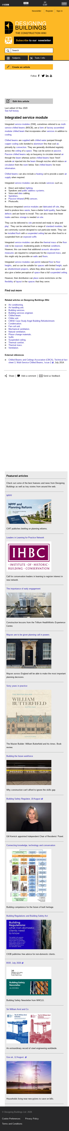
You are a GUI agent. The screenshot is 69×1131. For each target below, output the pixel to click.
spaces (41, 265)
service (18, 124)
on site (40, 217)
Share (11, 376)
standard (50, 226)
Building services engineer (21, 313)
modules (26, 124)
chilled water (40, 140)
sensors (33, 199)
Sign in (59, 11)
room (25, 165)
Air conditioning (16, 305)
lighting (29, 188)
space (29, 151)
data (20, 193)
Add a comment (28, 376)
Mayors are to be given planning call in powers (27, 635)
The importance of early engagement (23, 588)
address (31, 190)
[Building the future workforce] (28, 784)
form (42, 127)
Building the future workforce (19, 756)
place (35, 278)
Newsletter (36, 11)
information (10, 168)
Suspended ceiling (17, 340)
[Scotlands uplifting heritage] (28, 1042)
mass (58, 253)
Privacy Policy (32, 1118)
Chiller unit (13, 318)
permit (37, 262)
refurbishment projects (18, 269)
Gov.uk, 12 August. (15, 1057)
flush (18, 233)
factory (50, 127)
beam (18, 158)
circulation (9, 165)
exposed (27, 237)
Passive (8, 154)
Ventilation (13, 348)
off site (56, 206)
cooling (8, 134)
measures (9, 253)
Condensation (15, 323)
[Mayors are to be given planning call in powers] (28, 668)
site (30, 223)
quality (52, 210)
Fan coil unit (14, 326)
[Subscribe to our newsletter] (29, 43)
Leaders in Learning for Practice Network (25, 537)
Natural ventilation (17, 332)
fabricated (47, 206)
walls (35, 256)
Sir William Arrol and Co (17, 1009)
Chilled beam (15, 315)
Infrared (20, 199)
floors (45, 256)
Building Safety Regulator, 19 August (23, 799)
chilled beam (19, 131)
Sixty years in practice (16, 686)
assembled (59, 127)
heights (8, 265)
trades (8, 217)
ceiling (18, 151)
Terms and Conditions (12, 1124)
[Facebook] (39, 75)
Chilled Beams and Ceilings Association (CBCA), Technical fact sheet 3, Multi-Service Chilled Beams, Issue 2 (38, 361)
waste (27, 210)
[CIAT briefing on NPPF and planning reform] (28, 523)
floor (51, 262)
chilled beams (19, 154)
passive (57, 151)
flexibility (9, 281)
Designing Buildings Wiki (36, 300)
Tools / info (40, 58)
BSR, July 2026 (13, 963)
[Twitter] (43, 75)
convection (21, 147)
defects (8, 214)
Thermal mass (15, 345)
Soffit (11, 337)
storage (23, 217)
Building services (16, 310)
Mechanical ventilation (19, 329)
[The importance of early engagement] (28, 617)
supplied (26, 140)
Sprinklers (13, 196)
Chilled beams (11, 140)
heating (39, 174)
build (46, 210)
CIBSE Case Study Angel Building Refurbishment (31, 321)
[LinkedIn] (47, 75)
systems (40, 190)
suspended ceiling (35, 233)
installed (11, 233)
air (57, 144)
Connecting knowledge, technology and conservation (30, 845)
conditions (55, 246)
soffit (34, 237)
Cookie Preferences (11, 1118)
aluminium (38, 144)
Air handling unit (16, 307)
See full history (12, 111)
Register (49, 11)
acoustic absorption (50, 249)
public (24, 190)
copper (8, 144)
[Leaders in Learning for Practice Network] (28, 571)
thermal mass (49, 242)
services (51, 131)
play (7, 226)
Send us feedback (51, 376)
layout (19, 281)
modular (8, 131)
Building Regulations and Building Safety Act (27, 916)
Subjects (16, 58)
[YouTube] (51, 75)
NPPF (9, 495)
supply (8, 177)
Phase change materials (20, 334)
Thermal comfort (16, 342)
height (59, 265)
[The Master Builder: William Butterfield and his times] (28, 738)
